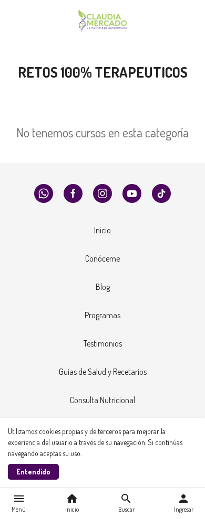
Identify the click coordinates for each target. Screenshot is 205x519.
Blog (103, 287)
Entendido (33, 471)
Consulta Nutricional (102, 400)
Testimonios (103, 343)
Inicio (102, 230)
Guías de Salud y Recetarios (103, 371)
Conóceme (102, 258)
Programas (102, 315)
